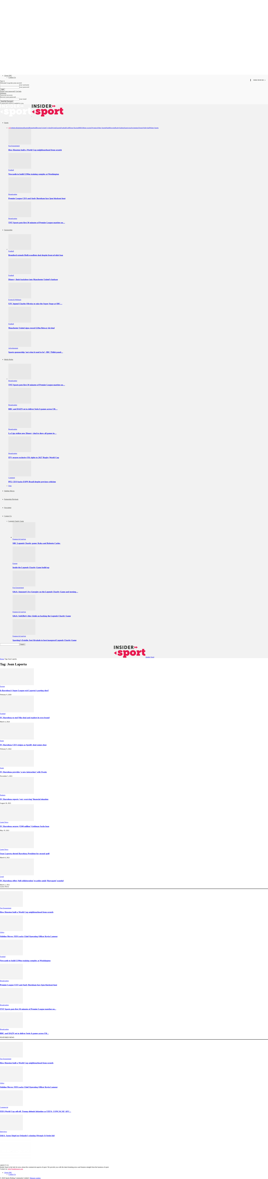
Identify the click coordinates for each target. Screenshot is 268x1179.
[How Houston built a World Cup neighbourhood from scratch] (19, 144)
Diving (53, 128)
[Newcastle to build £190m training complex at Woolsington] (19, 168)
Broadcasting (12, 194)
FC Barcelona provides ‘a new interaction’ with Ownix (23, 772)
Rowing (112, 128)
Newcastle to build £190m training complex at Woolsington (33, 174)
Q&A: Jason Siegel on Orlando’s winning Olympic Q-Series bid (27, 1135)
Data (10, 486)
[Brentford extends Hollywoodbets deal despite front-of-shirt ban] (19, 249)
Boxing (38, 128)
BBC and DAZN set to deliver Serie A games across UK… (33, 409)
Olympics (94, 128)
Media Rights (8, 359)
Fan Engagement (14, 146)
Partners (2, 795)
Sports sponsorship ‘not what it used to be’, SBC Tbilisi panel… (35, 352)
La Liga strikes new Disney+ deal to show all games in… (32, 433)
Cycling (48, 128)
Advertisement (13, 348)
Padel (108, 128)
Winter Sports (153, 128)
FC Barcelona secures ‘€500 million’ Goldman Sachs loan (24, 826)
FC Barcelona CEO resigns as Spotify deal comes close (23, 745)
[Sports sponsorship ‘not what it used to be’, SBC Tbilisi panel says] (19, 346)
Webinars (3, 93)
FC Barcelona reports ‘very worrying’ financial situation (24, 799)
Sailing (121, 128)
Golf (67, 128)
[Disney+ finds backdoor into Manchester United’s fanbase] (19, 273)
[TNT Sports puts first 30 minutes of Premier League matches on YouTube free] (19, 217)
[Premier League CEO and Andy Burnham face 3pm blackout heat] (19, 192)
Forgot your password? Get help (10, 91)
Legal (2, 876)
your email (22, 99)
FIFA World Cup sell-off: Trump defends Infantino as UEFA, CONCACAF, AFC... (35, 1111)
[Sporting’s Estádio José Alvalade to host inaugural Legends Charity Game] (24, 634)
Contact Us (12, 77)
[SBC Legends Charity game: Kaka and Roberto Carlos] (24, 537)
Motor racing (86, 128)
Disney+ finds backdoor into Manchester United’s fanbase (33, 279)
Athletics (13, 128)
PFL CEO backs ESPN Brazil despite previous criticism (32, 482)
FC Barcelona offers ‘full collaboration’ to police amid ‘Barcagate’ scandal (32, 881)
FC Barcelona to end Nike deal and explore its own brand (25, 718)
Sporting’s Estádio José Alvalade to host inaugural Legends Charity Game (44, 640)
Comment (11, 478)
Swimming (134, 128)
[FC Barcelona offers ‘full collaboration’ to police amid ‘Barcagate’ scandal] (17, 875)
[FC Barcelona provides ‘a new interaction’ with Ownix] (17, 766)
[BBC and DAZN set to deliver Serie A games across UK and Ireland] (19, 403)
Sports (6, 123)
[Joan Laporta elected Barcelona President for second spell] (17, 847)
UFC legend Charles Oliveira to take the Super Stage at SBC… (35, 304)
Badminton (20, 128)
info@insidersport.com (15, 1169)
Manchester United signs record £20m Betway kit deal (31, 328)
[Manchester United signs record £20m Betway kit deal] (19, 322)
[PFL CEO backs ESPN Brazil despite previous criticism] (19, 476)
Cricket (43, 128)
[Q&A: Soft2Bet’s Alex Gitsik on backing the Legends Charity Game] (24, 610)
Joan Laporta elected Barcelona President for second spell (24, 853)
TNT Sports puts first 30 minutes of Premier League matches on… (36, 222)
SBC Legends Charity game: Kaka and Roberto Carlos (37, 543)
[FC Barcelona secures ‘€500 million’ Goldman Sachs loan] (17, 820)
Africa (2, 932)
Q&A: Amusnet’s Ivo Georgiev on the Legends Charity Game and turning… (45, 592)
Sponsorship (8, 230)
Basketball (32, 128)
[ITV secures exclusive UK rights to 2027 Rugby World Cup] (19, 451)
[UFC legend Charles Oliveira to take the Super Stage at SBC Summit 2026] (19, 298)
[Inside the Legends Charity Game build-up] (24, 561)
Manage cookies (35, 1178)
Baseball (26, 128)
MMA (80, 128)
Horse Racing (73, 128)
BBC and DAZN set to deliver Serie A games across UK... (24, 1033)
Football (63, 128)
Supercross (127, 128)
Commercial (4, 1107)
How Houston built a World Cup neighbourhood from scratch (35, 150)
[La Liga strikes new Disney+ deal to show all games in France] (19, 427)
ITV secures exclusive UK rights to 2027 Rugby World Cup (33, 457)
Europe (15, 563)
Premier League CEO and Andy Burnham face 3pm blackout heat (36, 198)
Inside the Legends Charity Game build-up (31, 567)
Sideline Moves (9, 491)
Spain (2, 741)
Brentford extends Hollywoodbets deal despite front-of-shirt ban (35, 255)
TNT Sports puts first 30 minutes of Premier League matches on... (28, 1009)
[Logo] (16, 116)
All (9, 128)
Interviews (3, 1132)
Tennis (140, 128)
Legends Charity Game (16, 521)
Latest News (4, 822)
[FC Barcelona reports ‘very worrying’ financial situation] (17, 793)
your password (24, 87)
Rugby (117, 128)
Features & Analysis (19, 539)
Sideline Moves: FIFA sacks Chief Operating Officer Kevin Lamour (29, 936)
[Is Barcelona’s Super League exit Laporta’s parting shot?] (17, 684)
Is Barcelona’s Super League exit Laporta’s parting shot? (24, 690)
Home (2, 659)
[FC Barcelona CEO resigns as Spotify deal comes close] (17, 739)
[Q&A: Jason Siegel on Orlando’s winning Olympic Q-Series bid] (11, 1130)
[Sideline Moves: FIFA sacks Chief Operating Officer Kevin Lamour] (11, 930)
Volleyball (146, 128)
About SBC (8, 75)
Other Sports (101, 128)
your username (24, 85)
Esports (58, 128)
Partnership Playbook (11, 499)
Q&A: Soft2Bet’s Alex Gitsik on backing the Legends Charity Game (42, 616)
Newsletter (7, 508)
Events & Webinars (14, 300)
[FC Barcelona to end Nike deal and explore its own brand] (17, 712)
